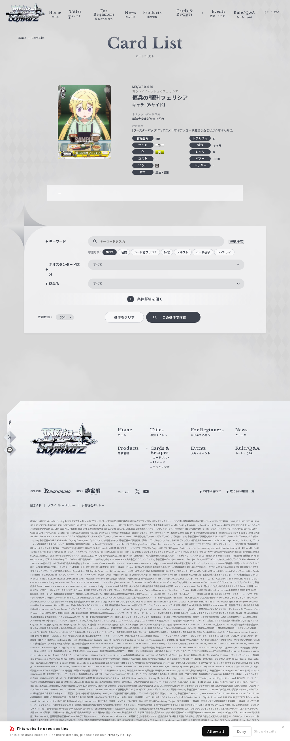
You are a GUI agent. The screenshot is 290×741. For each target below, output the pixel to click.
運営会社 (35, 505)
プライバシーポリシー (62, 505)
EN (276, 12)
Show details (265, 731)
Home (22, 37)
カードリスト (161, 457)
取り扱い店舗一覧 (242, 491)
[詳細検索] (236, 241)
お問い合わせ (212, 491)
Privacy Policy (119, 734)
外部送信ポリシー (93, 505)
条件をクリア (124, 317)
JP (267, 12)
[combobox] (166, 265)
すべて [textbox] (97, 264)
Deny (241, 731)
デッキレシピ (161, 467)
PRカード (159, 462)
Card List (37, 37)
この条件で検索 (174, 317)
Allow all (215, 731)
